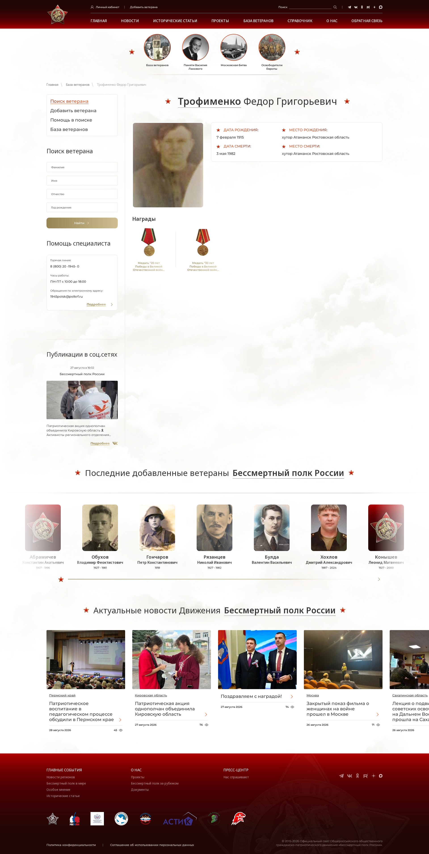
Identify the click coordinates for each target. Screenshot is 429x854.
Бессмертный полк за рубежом (155, 783)
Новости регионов (60, 777)
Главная (98, 21)
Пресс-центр (235, 770)
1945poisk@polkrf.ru (66, 296)
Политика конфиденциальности (71, 845)
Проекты (220, 21)
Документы (140, 789)
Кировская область (151, 695)
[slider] (61, 579)
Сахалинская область (410, 695)
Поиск (282, 7)
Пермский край (62, 695)
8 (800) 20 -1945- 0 (64, 266)
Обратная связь (367, 21)
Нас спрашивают (236, 777)
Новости (130, 21)
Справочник (300, 21)
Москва (313, 695)
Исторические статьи (175, 21)
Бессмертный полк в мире (66, 783)
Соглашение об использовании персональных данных (152, 845)
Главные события (64, 770)
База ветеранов (258, 21)
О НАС (331, 21)
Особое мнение (58, 789)
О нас (136, 770)
